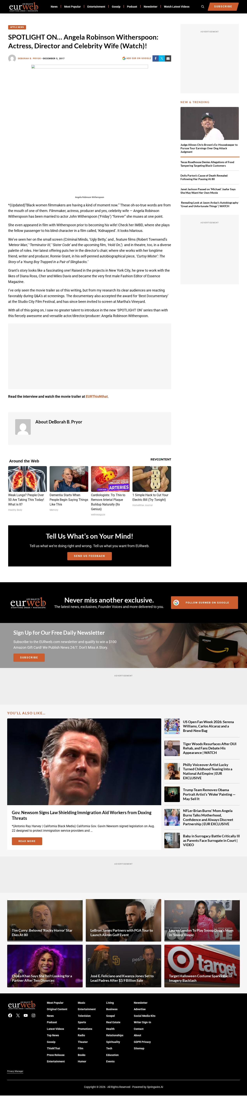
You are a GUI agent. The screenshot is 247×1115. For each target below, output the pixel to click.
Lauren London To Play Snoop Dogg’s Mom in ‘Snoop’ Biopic (201, 932)
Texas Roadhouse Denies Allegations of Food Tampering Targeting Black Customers (207, 163)
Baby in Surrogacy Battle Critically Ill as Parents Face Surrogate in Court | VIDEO (211, 840)
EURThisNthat (97, 396)
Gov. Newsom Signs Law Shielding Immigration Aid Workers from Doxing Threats (81, 815)
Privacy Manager (15, 1071)
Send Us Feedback (89, 556)
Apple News (17, 27)
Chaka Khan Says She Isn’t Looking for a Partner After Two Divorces (42, 978)
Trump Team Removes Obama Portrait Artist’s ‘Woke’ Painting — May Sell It (209, 794)
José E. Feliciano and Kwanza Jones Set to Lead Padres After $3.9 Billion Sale (122, 978)
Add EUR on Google (138, 58)
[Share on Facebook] (155, 58)
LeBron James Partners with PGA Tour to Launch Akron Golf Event (121, 932)
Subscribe (29, 657)
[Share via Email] (168, 58)
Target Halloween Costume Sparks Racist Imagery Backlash (200, 978)
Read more (30, 842)
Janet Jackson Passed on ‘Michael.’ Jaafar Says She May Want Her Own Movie (208, 190)
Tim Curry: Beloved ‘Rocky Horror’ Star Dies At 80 (42, 932)
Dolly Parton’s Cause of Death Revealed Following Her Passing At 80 (204, 177)
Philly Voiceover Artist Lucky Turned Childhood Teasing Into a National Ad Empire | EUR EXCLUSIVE (207, 771)
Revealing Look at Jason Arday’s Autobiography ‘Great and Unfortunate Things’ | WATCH (209, 204)
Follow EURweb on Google (207, 602)
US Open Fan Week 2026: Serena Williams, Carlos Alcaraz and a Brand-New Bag (208, 726)
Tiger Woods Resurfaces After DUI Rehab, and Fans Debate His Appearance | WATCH (209, 748)
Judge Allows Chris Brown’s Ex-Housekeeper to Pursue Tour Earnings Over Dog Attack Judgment (209, 148)
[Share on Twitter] (162, 58)
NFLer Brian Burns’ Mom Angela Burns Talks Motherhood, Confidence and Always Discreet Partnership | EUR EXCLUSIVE (208, 817)
